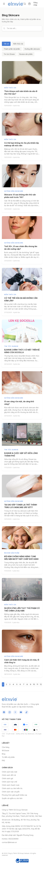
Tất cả (6, 44)
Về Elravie (5, 751)
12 (41, 684)
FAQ (3, 760)
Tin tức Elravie (9, 54)
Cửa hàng (5, 747)
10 (34, 684)
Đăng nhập (35, 4)
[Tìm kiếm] (25, 4)
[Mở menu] (4, 4)
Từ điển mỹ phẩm (8, 757)
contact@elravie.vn (9, 842)
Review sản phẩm (26, 54)
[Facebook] (4, 712)
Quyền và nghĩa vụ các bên (12, 798)
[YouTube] (21, 712)
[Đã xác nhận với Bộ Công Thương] (22, 860)
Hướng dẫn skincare (32, 49)
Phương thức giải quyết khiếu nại (14, 795)
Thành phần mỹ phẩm (12, 49)
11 (37, 684)
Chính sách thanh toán (10, 785)
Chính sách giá (7, 778)
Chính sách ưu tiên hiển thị (12, 788)
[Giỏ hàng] (29, 4)
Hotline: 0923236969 (10, 839)
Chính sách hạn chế (9, 782)
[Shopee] (15, 712)
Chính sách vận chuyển (11, 792)
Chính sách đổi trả (9, 775)
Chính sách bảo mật (9, 772)
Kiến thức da (18, 44)
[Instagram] (10, 712)
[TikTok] (26, 712)
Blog (3, 754)
